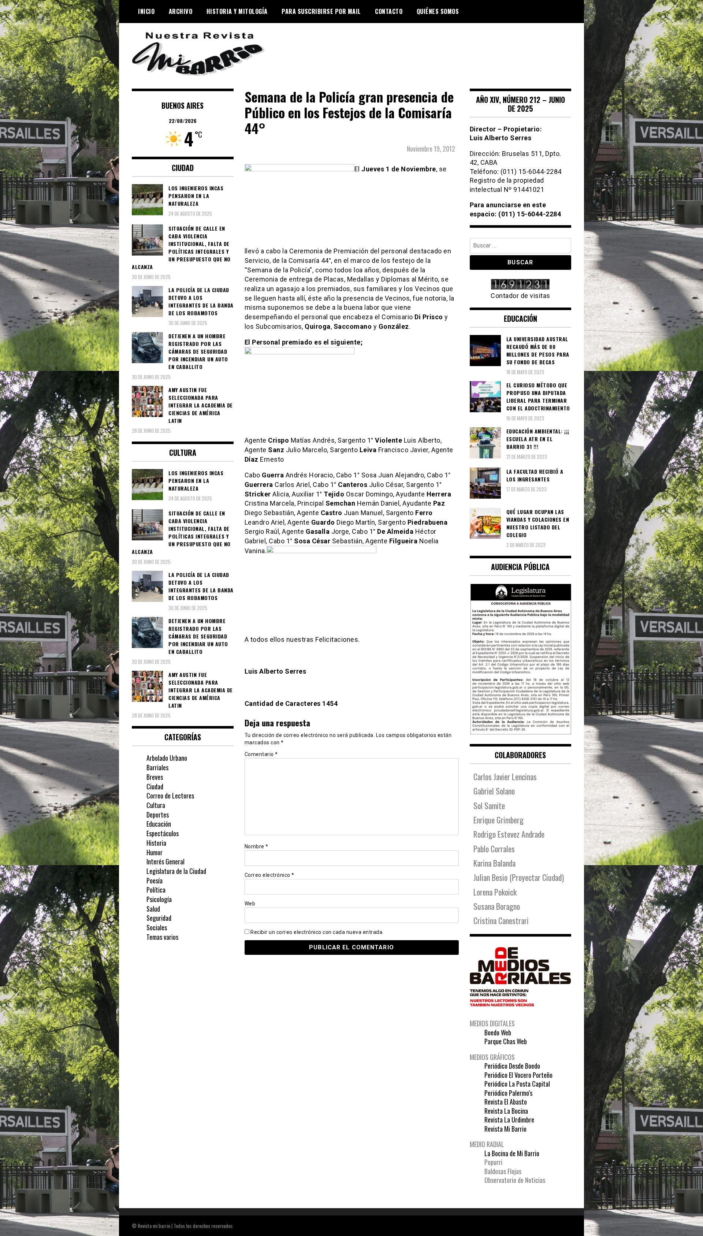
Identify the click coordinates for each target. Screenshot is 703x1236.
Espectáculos (162, 833)
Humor (154, 852)
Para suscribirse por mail (321, 11)
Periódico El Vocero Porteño (518, 1075)
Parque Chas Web (505, 1041)
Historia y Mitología (237, 11)
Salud (153, 908)
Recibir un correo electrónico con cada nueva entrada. (317, 932)
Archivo (181, 11)
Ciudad (154, 786)
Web (250, 903)
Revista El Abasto (505, 1101)
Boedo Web (497, 1032)
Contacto (388, 11)
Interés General (165, 861)
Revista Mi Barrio (505, 1128)
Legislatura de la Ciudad (176, 871)
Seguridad (158, 918)
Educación (158, 824)
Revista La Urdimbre (509, 1119)
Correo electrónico (269, 875)
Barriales (157, 767)
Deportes (157, 814)
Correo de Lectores (170, 795)
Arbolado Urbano (166, 758)
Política (155, 889)
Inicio (146, 11)
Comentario (261, 754)
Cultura (155, 805)
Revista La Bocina (506, 1111)
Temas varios (162, 937)
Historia (156, 843)
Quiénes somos (438, 11)
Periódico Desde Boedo (512, 1066)
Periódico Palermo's (508, 1093)
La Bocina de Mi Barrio (511, 1153)
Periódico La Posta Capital (517, 1083)
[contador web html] (521, 285)
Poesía (154, 880)
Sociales (156, 927)
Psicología (159, 899)
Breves (154, 777)
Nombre (256, 846)
